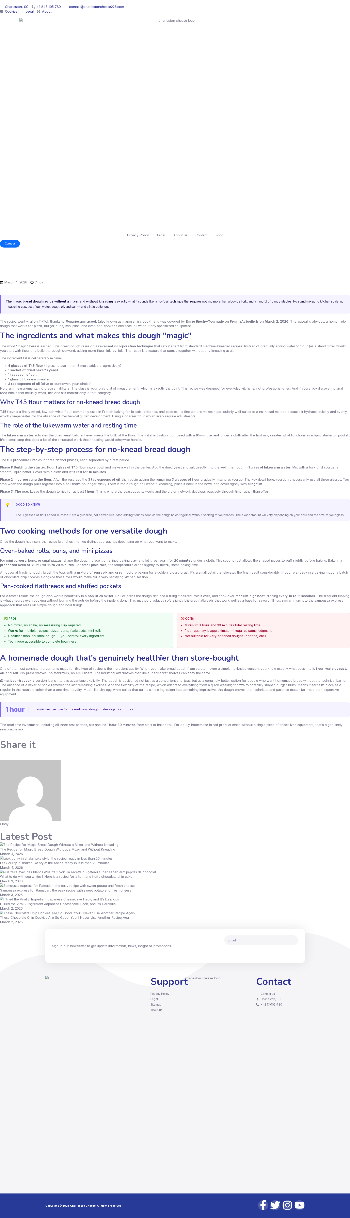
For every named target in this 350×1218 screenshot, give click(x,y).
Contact (201, 235)
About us (180, 235)
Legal (161, 235)
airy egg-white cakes (115, 690)
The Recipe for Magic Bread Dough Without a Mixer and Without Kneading (57, 849)
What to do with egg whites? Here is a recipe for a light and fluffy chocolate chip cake (66, 876)
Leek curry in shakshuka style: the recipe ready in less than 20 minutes (54, 863)
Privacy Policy (138, 235)
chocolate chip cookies (22, 577)
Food (219, 235)
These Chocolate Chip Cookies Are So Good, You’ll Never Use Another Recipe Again (65, 917)
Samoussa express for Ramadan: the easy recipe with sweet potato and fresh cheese (65, 890)
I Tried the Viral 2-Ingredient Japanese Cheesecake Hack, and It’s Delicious (58, 904)
